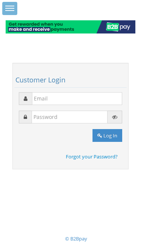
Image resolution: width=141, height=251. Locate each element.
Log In (109, 135)
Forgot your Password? (92, 156)
